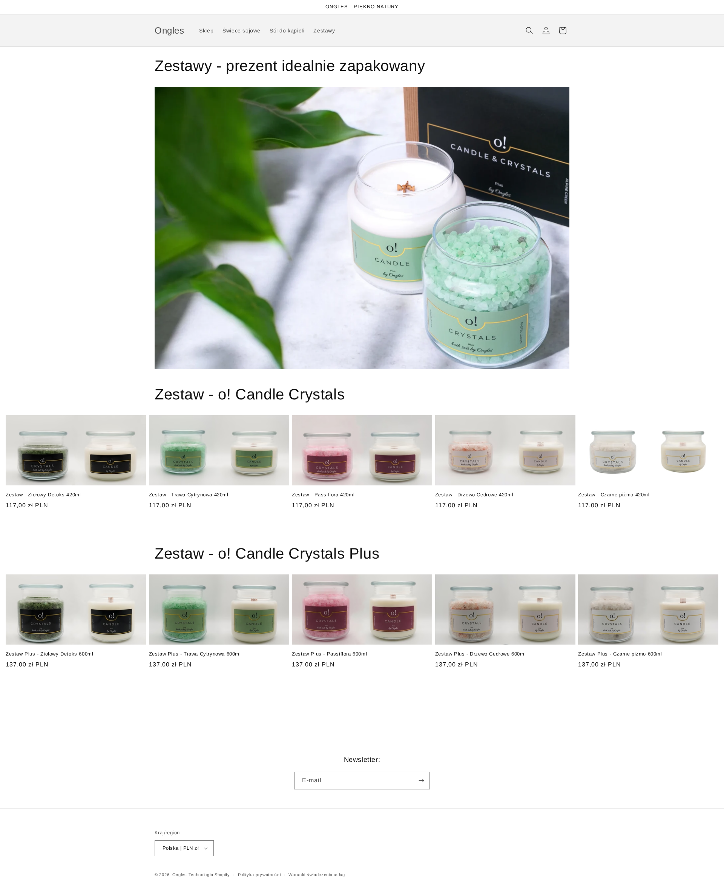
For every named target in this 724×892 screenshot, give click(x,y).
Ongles (179, 874)
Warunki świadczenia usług (316, 874)
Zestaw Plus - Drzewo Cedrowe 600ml (480, 654)
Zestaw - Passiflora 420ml (323, 494)
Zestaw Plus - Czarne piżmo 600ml (620, 654)
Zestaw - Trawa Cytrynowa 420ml (189, 494)
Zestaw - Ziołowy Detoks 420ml (43, 494)
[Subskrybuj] (421, 780)
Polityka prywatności (259, 874)
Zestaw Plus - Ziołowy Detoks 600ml (49, 654)
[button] (529, 30)
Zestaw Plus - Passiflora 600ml (329, 654)
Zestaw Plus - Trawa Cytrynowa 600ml (195, 654)
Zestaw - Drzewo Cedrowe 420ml (474, 494)
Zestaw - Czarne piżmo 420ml (613, 494)
